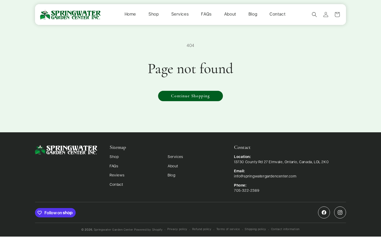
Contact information (285, 229)
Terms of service (228, 229)
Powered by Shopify (148, 230)
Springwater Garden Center (113, 230)
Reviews (117, 175)
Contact (277, 14)
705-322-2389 (246, 191)
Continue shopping (190, 96)
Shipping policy (255, 229)
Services (180, 14)
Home (130, 14)
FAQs (206, 14)
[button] (314, 14)
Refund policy (201, 229)
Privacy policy (177, 229)
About (230, 14)
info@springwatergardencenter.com (265, 176)
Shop (154, 14)
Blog (253, 14)
